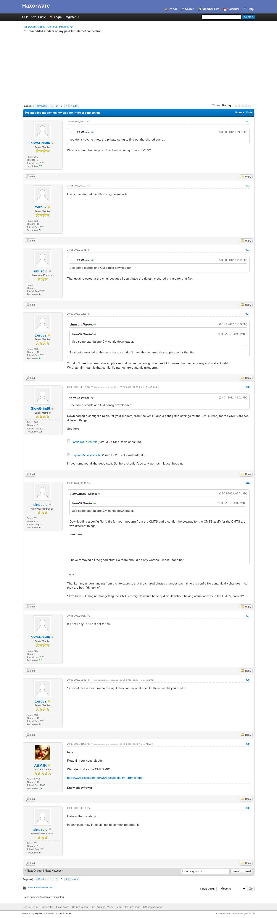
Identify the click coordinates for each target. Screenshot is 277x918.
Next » (74, 106)
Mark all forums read (128, 907)
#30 (248, 808)
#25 (248, 387)
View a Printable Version (40, 887)
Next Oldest (34, 870)
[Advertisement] (138, 65)
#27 (248, 615)
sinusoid (40, 271)
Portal (173, 9)
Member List (211, 9)
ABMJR (40, 765)
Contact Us (46, 907)
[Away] (49, 207)
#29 (248, 744)
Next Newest (53, 870)
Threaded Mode (243, 112)
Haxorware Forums (34, 26)
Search (189, 9)
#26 (248, 483)
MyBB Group (65, 913)
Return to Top (80, 907)
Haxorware (62, 907)
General (52, 26)
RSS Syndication (153, 907)
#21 (248, 121)
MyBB (38, 913)
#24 (248, 313)
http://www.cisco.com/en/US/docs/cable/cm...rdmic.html (104, 777)
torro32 (41, 207)
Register (70, 17)
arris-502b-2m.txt (85, 442)
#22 (248, 185)
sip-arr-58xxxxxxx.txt (87, 455)
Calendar (233, 9)
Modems (64, 26)
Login (58, 17)
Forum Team (30, 907)
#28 (248, 679)
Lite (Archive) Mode (102, 907)
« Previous (42, 106)
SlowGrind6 (40, 143)
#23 (248, 249)
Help (251, 9)
